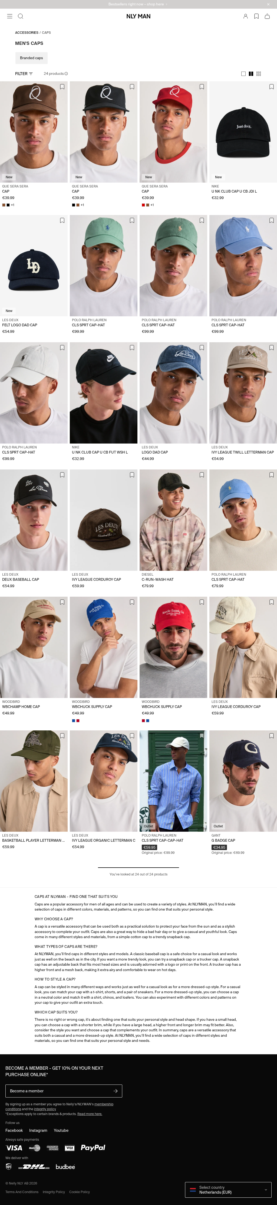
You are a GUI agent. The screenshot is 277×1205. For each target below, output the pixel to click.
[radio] (243, 74)
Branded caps (31, 58)
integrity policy (45, 1109)
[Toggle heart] (62, 86)
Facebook (14, 1130)
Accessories (26, 33)
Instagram (38, 1130)
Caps (46, 33)
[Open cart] (267, 16)
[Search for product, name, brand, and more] (20, 16)
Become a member (27, 1091)
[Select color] (3, 205)
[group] (251, 74)
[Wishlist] (256, 16)
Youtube (61, 1130)
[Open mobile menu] (9, 16)
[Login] (245, 16)
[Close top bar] (268, 4)
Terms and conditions (21, 1192)
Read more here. (89, 1114)
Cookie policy (79, 1192)
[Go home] (138, 16)
